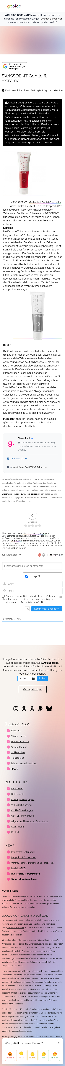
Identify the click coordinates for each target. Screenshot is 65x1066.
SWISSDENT (30, 467)
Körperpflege (22, 924)
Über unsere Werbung (22, 816)
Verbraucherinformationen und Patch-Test (32, 863)
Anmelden (57, 555)
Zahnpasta (42, 467)
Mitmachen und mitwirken (24, 763)
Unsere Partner (19, 747)
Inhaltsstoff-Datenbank (22, 852)
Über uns (16, 730)
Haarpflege (50, 924)
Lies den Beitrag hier (51, 18)
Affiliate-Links (18, 752)
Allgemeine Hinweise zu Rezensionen (30, 821)
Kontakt (15, 832)
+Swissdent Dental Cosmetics (45, 202)
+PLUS (11, 1004)
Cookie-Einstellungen (22, 810)
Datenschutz (17, 794)
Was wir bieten (18, 736)
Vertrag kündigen (32, 689)
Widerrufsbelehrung (21, 805)
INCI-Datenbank (31, 944)
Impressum (17, 788)
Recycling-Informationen (23, 857)
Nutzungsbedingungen (34, 533)
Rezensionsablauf (20, 741)
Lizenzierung (17, 827)
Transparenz (17, 758)
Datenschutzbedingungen (14, 536)
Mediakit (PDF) (18, 868)
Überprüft (35, 576)
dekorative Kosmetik (15, 928)
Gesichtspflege (35, 924)
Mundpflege (18, 467)
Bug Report (16, 541)
